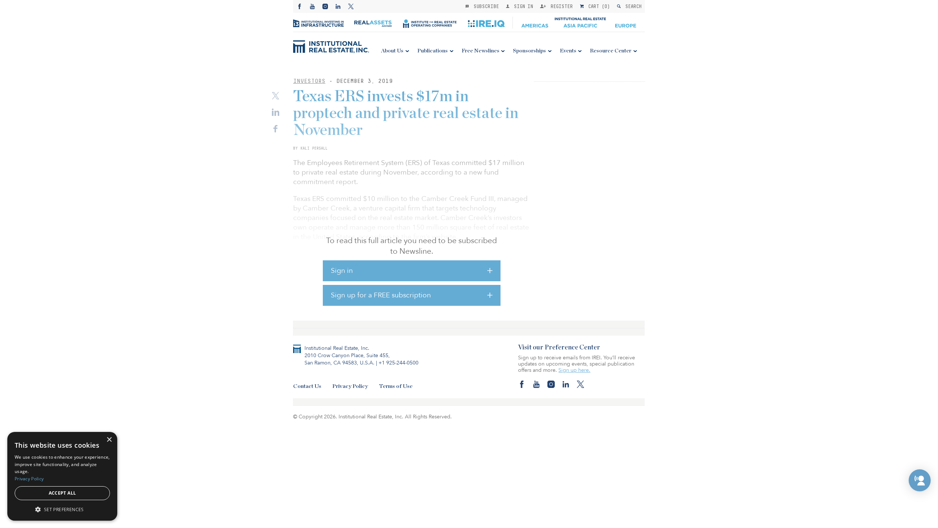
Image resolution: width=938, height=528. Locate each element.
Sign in (342, 270)
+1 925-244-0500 (398, 362)
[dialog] (62, 476)
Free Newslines (480, 51)
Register (560, 6)
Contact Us (307, 386)
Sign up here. (574, 370)
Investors (309, 81)
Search (632, 6)
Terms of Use (396, 386)
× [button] (109, 440)
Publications (432, 51)
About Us (392, 51)
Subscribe (485, 6)
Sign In (522, 6)
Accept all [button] (62, 493)
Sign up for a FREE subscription (381, 295)
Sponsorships (529, 51)
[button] (920, 480)
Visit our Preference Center (559, 347)
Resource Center (610, 51)
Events (568, 51)
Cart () (598, 6)
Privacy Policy (350, 386)
